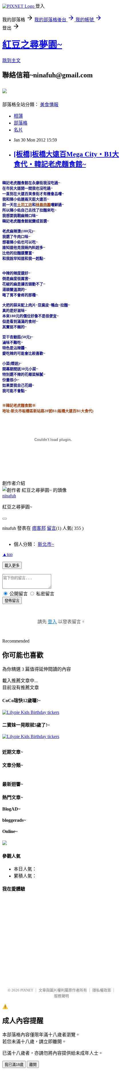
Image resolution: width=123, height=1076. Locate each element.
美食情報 (49, 104)
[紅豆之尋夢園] (4, 91)
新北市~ (46, 544)
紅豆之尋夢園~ (32, 44)
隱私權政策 (101, 990)
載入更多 (12, 565)
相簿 (18, 116)
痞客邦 (39, 528)
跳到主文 (11, 60)
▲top (7, 554)
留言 (51, 528)
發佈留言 (12, 601)
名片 (18, 129)
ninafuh (9, 495)
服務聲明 (61, 996)
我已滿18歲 (14, 1064)
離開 (33, 1064)
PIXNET (26, 990)
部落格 (20, 123)
